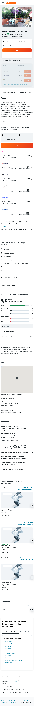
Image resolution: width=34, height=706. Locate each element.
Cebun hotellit (8, 662)
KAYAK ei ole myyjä (7, 686)
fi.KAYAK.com (4, 700)
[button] (3, 2)
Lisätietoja (5, 226)
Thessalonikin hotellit (10, 653)
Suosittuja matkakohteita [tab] (10, 631)
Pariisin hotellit (8, 648)
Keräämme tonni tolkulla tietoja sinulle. (13, 689)
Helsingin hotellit (9, 651)
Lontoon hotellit (9, 655)
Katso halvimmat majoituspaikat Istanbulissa (25, 523)
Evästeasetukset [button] (5, 233)
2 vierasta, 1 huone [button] (8, 46)
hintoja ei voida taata (12, 681)
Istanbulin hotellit (14, 702)
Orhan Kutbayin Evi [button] (6, 509)
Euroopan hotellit (18, 700)
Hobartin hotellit (9, 665)
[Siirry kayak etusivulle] (11, 3)
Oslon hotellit (8, 646)
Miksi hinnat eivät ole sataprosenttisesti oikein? (15, 692)
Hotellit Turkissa (27, 700)
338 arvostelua (17, 34)
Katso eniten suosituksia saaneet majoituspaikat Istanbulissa (26, 559)
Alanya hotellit (8, 658)
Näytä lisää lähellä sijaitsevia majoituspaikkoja (25, 488)
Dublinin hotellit (9, 644)
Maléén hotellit (8, 641)
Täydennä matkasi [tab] (25, 631)
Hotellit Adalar (5, 702)
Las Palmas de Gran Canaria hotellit (13, 660)
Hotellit (10, 700)
